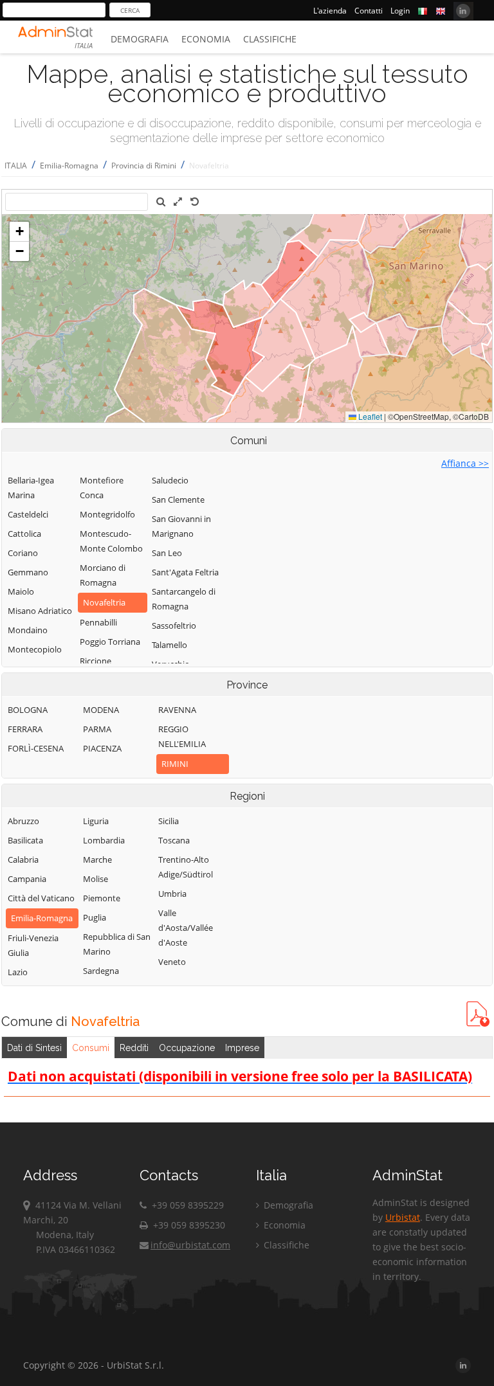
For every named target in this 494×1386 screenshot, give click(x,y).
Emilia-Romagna (69, 165)
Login (400, 10)
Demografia (140, 39)
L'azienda (330, 10)
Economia (205, 39)
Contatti (368, 10)
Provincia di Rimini (143, 165)
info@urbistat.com (190, 1245)
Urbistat (402, 1217)
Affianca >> (465, 463)
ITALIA (16, 165)
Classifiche (270, 39)
